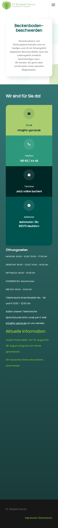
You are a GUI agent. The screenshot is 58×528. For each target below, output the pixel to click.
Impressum (31, 518)
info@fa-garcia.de (29, 130)
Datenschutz (45, 518)
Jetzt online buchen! (29, 191)
